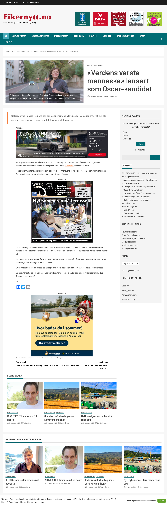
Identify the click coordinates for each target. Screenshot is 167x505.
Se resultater (140, 150)
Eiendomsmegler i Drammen (134, 238)
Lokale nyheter (19, 36)
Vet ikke (129, 139)
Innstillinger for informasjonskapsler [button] (141, 501)
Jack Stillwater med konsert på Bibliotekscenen (37, 364)
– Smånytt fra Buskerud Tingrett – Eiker (138, 187)
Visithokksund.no (129, 242)
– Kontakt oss (128, 210)
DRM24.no (69, 166)
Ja (126, 132)
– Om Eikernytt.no (129, 206)
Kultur (9, 42)
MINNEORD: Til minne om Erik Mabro (63, 480)
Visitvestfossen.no (130, 245)
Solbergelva (59, 358)
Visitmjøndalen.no (129, 248)
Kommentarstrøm (129, 295)
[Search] (161, 39)
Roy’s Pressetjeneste (131, 235)
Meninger (107, 36)
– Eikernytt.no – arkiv (131, 213)
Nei (126, 135)
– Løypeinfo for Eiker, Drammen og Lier (138, 193)
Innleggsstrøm (128, 290)
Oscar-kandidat (47, 358)
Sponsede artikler (125, 36)
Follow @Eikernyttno (130, 270)
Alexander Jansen (95, 96)
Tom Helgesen (65, 423)
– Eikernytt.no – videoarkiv (133, 216)
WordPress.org (128, 299)
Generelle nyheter (40, 36)
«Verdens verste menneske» (30, 358)
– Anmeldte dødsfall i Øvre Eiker (136, 197)
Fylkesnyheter (61, 36)
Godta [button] (161, 501)
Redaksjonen (27, 423)
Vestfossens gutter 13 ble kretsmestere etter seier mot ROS (85, 365)
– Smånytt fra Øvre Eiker (132, 190)
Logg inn (125, 286)
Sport (142, 36)
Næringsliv (78, 36)
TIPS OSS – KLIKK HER (30, 2)
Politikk (93, 36)
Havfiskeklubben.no (130, 232)
